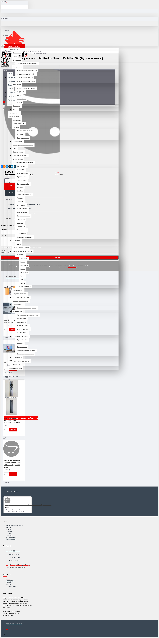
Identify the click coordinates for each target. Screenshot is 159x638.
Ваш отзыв (4, 235)
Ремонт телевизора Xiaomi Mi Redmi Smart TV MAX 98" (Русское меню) (12, 464)
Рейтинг (3, 250)
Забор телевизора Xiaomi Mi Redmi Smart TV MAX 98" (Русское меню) (28, 505)
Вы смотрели (12, 491)
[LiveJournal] (15, 166)
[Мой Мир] (7, 166)
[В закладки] (5, 333)
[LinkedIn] (12, 166)
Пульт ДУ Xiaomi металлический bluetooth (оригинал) (12, 420)
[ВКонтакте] (2, 166)
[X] (9, 166)
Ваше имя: (4, 229)
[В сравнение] (8, 333)
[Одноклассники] (4, 166)
